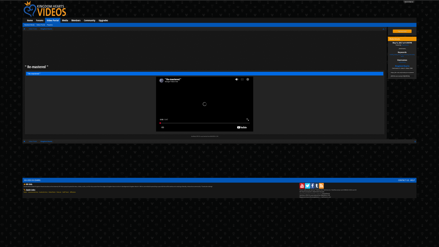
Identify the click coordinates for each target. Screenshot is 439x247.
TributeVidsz (405, 45)
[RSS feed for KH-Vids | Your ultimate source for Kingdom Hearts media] (321, 185)
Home (30, 20)
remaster (411, 54)
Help (412, 180)
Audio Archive (43, 192)
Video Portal (53, 20)
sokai (402, 56)
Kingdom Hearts (402, 66)
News (25, 192)
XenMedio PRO (195, 136)
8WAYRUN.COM (214, 136)
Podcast (59, 192)
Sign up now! (402, 31)
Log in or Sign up (409, 2)
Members (75, 20)
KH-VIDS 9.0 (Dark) (32, 180)
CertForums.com (326, 197)
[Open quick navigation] (383, 29)
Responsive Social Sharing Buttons (309, 197)
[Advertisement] (204, 48)
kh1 (399, 54)
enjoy (395, 54)
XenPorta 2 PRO (304, 195)
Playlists (50, 25)
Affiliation (73, 192)
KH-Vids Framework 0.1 (312, 192)
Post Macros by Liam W (344, 190)
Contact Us (403, 180)
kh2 (402, 54)
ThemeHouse (326, 193)
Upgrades (103, 20)
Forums (39, 20)
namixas (406, 54)
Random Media (29, 25)
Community (89, 20)
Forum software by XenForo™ (315, 190)
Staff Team (65, 192)
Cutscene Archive (33, 192)
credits (392, 54)
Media (65, 20)
